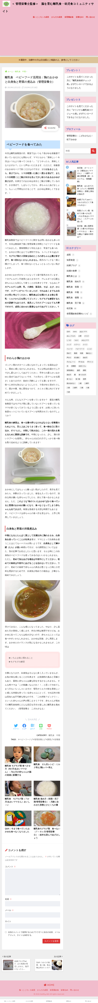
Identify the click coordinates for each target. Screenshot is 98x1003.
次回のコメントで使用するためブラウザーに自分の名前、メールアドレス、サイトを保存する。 (34, 933)
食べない (70, 379)
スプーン (77, 344)
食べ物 (78, 379)
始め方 (85, 357)
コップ (69, 344)
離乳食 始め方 (75, 281)
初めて (69, 353)
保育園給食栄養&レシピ (79, 314)
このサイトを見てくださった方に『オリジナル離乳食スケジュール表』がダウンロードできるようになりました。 (80, 111)
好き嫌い (77, 357)
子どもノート (71, 362)
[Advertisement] (49, 39)
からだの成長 (56, 17)
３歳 (81, 388)
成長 (70, 255)
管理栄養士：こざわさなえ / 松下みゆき (79, 138)
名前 (8, 899)
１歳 (80, 383)
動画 (75, 353)
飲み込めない (71, 383)
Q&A (68, 331)
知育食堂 (72, 260)
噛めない (89, 353)
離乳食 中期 (54, 735)
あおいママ (83, 331)
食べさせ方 (82, 375)
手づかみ (81, 362)
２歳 (68, 388)
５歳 (68, 392)
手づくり (90, 362)
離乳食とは (73, 276)
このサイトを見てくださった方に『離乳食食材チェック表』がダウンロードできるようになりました (80, 82)
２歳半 (75, 388)
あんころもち (71, 336)
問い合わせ (90, 17)
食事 (84, 379)
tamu (75, 331)
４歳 (87, 388)
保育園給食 (69, 17)
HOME (50, 984)
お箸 (80, 336)
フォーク (70, 349)
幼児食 (71, 308)
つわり (76, 340)
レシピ (89, 349)
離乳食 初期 (74, 287)
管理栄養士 (39, 739)
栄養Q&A (80, 17)
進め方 (69, 375)
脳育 (78, 370)
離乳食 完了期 (75, 303)
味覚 (81, 353)
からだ (86, 336)
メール (9, 910)
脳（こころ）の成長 (41, 17)
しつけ (69, 340)
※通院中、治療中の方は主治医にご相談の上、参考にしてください (49, 60)
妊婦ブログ (73, 265)
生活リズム (82, 366)
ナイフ (85, 344)
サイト (8, 921)
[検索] (93, 151)
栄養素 (57, 739)
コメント (10, 866)
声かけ (69, 357)
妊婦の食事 (73, 271)
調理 (49, 739)
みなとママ (85, 340)
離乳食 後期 (74, 297)
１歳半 (86, 383)
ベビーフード (25, 739)
